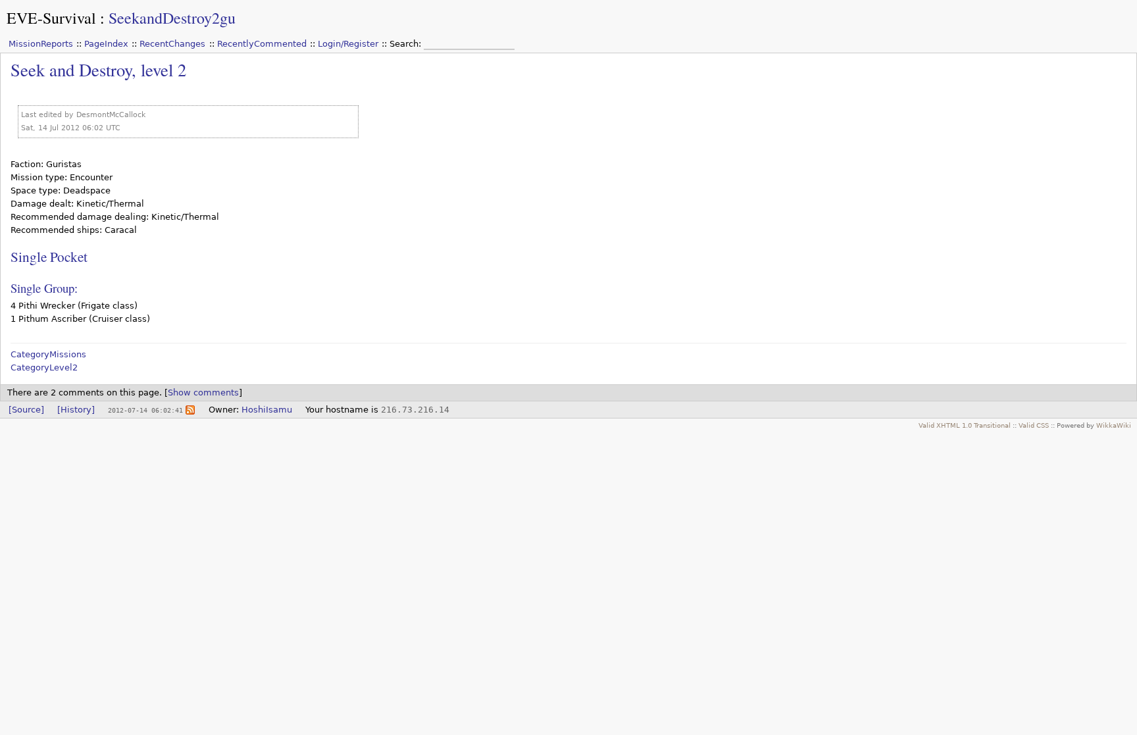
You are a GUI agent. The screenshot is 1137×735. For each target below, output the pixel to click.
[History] (76, 410)
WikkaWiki (1113, 425)
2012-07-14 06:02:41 (145, 410)
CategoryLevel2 (44, 367)
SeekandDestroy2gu (172, 17)
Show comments (203, 392)
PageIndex (106, 44)
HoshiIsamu (266, 410)
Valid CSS (1034, 425)
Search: (407, 44)
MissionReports (41, 44)
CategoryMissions (48, 354)
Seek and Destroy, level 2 (98, 69)
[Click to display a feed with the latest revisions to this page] (190, 410)
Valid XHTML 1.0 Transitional (965, 425)
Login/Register (348, 44)
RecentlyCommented (262, 44)
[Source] (26, 410)
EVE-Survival (51, 17)
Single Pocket (49, 256)
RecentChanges (172, 44)
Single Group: (44, 288)
